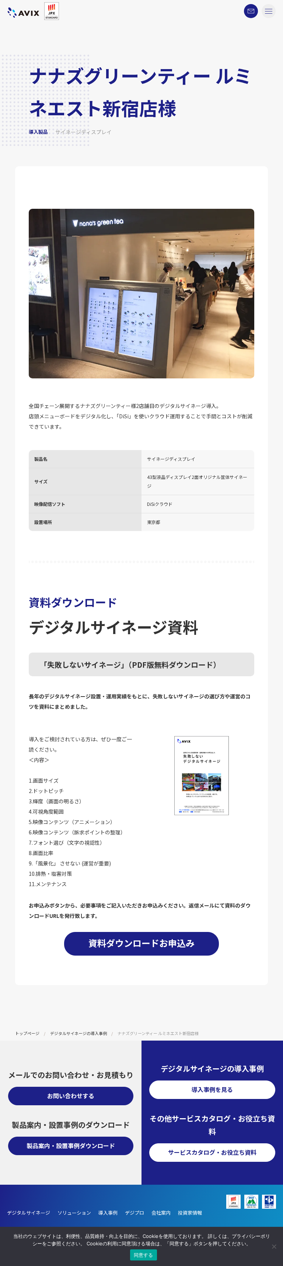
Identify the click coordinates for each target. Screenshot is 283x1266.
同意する (143, 1255)
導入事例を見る (212, 1089)
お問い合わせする (70, 1095)
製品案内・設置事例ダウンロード (71, 1145)
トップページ (27, 1033)
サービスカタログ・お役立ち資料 (212, 1152)
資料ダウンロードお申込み (141, 942)
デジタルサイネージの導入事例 (78, 1033)
